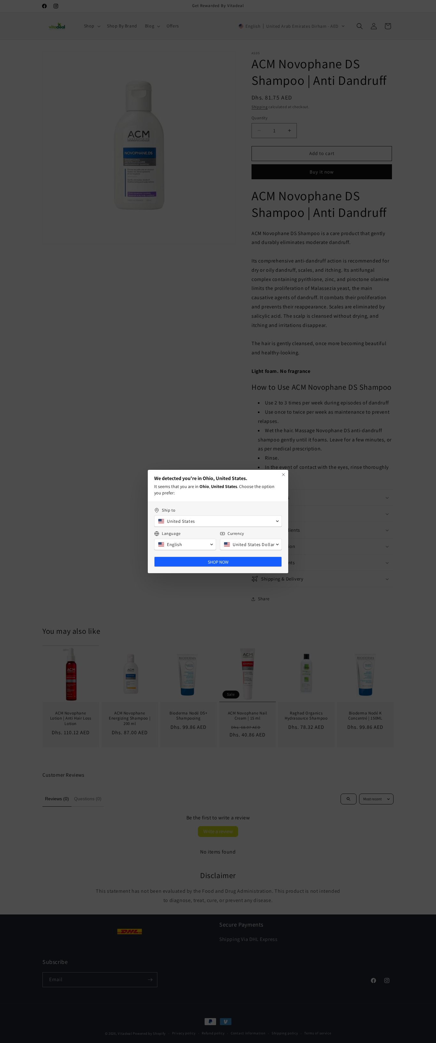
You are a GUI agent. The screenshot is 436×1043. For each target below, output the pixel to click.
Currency (236, 533)
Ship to (168, 510)
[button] (218, 521)
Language (171, 533)
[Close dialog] (283, 474)
